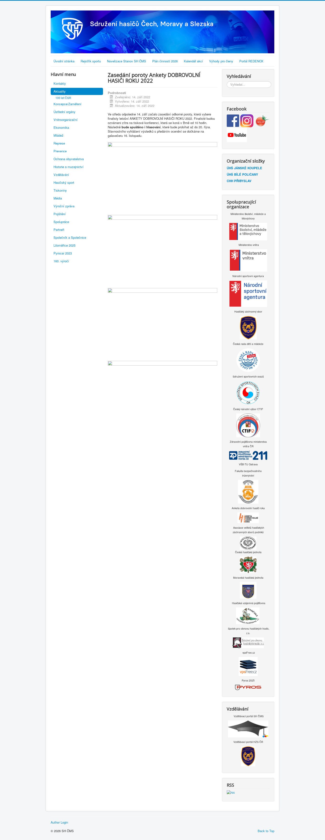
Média (58, 198)
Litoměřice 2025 (64, 245)
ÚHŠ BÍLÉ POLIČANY (242, 174)
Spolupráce (61, 221)
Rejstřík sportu (91, 61)
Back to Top (266, 831)
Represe (59, 143)
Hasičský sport (64, 182)
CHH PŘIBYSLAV (239, 181)
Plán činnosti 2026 (165, 61)
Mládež (59, 135)
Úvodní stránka (64, 61)
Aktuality (60, 91)
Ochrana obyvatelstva (69, 159)
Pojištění (60, 214)
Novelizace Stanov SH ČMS (126, 61)
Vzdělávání (61, 174)
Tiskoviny (60, 190)
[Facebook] (233, 120)
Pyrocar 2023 (63, 253)
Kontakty (60, 83)
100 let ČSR (63, 98)
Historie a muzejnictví (69, 166)
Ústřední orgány (64, 111)
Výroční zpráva (64, 206)
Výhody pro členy (221, 61)
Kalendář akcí (193, 61)
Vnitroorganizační (66, 119)
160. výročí (61, 261)
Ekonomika (61, 127)
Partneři (59, 229)
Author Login (59, 822)
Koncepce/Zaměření (67, 104)
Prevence (60, 151)
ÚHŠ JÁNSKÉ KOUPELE (244, 168)
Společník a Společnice (70, 237)
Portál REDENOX (251, 61)
